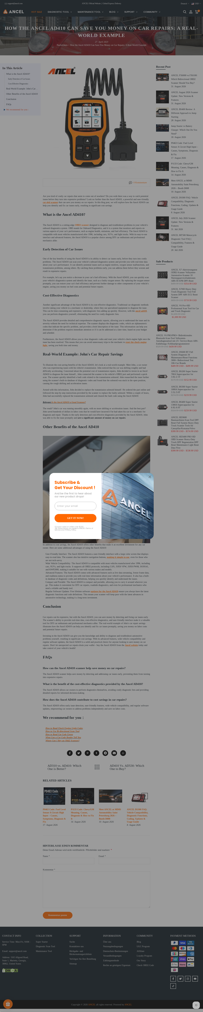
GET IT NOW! (75, 518)
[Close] (150, 477)
